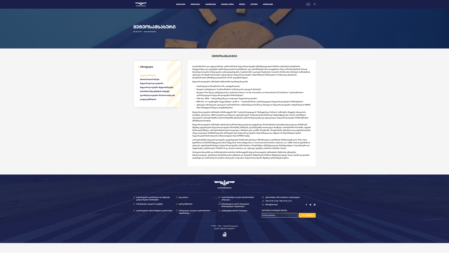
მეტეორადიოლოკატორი (151, 83)
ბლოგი (254, 4)
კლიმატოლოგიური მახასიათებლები (157, 95)
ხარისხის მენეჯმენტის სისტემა (155, 91)
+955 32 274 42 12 (285, 201)
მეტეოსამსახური (148, 75)
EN (308, 4)
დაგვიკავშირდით (148, 99)
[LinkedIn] (314, 204)
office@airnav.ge (271, 205)
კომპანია (195, 4)
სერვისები (210, 4)
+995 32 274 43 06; (272, 201)
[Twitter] (310, 204)
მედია (242, 4)
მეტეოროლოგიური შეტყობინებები (156, 87)
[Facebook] (306, 204)
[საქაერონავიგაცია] (141, 3)
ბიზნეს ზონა (227, 4)
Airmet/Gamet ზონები (149, 79)
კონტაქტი (268, 4)
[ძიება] (315, 4)
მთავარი (180, 4)
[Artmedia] (224, 234)
